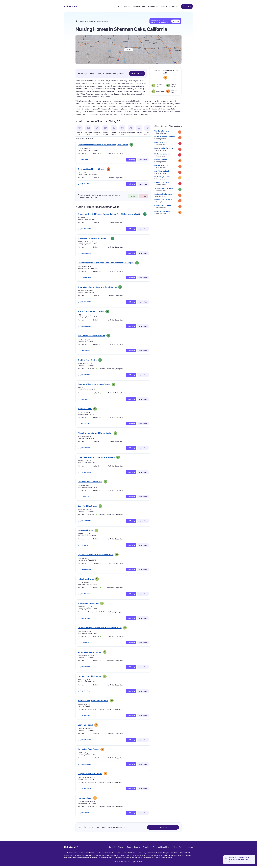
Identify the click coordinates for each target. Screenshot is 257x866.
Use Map (128, 50)
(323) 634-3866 (85, 277)
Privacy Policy (178, 847)
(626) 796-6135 (85, 667)
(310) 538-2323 (85, 302)
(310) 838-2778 (85, 545)
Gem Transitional (85, 725)
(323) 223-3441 (85, 642)
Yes (134, 196)
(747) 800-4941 (85, 423)
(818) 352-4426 (85, 788)
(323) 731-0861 (85, 618)
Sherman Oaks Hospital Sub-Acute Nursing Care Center (103, 144)
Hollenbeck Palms (86, 579)
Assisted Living (139, 6)
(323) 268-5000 (85, 253)
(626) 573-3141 (85, 813)
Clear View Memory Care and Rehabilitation (97, 287)
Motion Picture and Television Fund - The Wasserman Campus (106, 262)
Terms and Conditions (161, 847)
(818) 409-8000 (85, 229)
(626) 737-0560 (85, 740)
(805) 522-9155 (85, 764)
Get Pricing (135, 73)
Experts (137, 847)
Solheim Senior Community (90, 481)
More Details (143, 160)
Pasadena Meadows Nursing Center (94, 384)
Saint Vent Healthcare (87, 506)
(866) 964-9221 (85, 159)
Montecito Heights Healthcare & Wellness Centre (99, 627)
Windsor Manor (85, 408)
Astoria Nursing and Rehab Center (93, 700)
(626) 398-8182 (85, 521)
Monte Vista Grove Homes (89, 652)
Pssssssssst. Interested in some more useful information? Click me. (239, 860)
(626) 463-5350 (85, 350)
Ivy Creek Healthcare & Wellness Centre (95, 554)
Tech (129, 847)
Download (176, 21)
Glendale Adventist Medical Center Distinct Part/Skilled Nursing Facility (109, 214)
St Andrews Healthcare (88, 603)
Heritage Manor (85, 798)
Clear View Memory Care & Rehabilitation (96, 457)
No (145, 196)
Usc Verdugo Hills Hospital (89, 676)
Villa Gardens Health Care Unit (91, 335)
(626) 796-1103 (85, 399)
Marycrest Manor (85, 530)
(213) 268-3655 (85, 594)
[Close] (253, 859)
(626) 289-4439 (85, 569)
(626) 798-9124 (85, 375)
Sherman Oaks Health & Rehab (91, 169)
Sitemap (190, 847)
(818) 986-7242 (85, 184)
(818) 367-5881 (85, 715)
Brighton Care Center (87, 360)
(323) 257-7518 (85, 496)
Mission (121, 847)
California (83, 21)
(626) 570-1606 (85, 448)
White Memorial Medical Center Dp (93, 238)
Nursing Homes (124, 6)
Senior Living (153, 6)
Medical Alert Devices (169, 6)
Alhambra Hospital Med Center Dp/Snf (95, 433)
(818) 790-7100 (85, 691)
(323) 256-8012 (85, 326)
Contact (112, 847)
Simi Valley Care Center (88, 749)
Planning (146, 847)
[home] (71, 6)
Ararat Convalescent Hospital (91, 311)
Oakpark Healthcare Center (90, 773)
